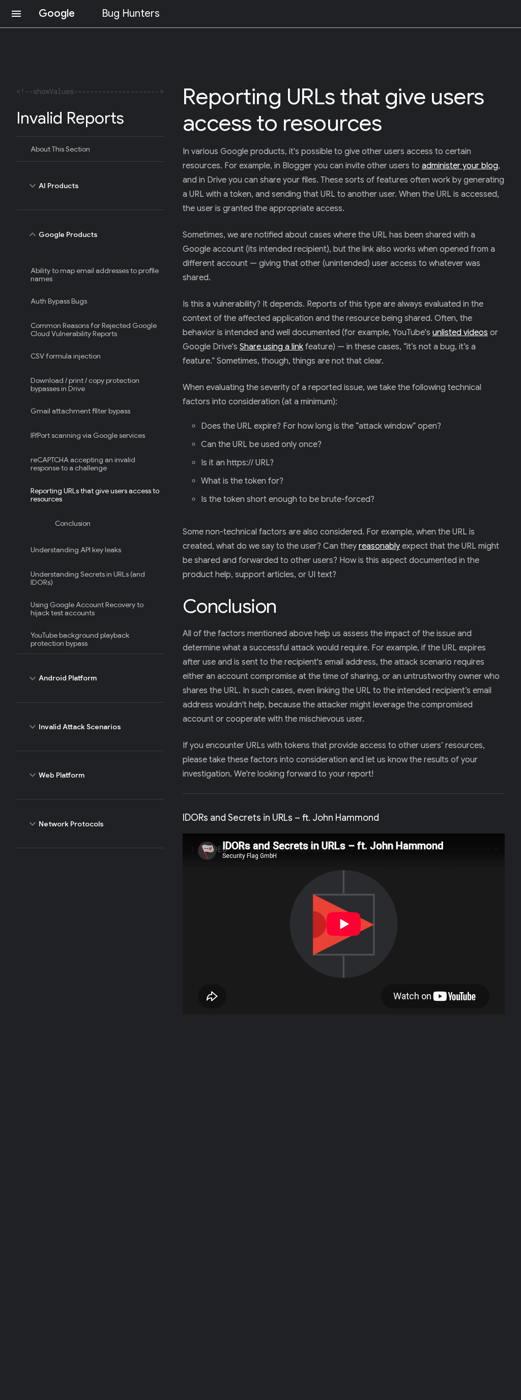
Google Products (62, 234)
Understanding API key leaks (76, 549)
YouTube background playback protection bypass (80, 639)
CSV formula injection (66, 356)
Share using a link (271, 347)
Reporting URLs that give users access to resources (95, 494)
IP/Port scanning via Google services (88, 435)
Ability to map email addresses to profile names (95, 274)
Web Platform (55, 775)
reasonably (379, 546)
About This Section (60, 149)
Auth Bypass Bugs (59, 301)
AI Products (52, 186)
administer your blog (460, 166)
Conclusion (73, 523)
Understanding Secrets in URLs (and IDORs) (88, 578)
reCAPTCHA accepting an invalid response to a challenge (83, 463)
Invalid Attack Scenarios (73, 727)
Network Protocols (65, 824)
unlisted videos (460, 332)
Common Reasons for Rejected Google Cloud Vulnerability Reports (94, 329)
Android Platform (61, 678)
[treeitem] (90, 149)
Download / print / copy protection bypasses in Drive (85, 384)
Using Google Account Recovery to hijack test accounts (87, 608)
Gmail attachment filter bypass (80, 410)
